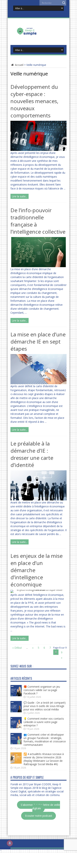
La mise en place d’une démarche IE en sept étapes (38, 341)
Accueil (18, 65)
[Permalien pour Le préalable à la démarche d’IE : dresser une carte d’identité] (38, 499)
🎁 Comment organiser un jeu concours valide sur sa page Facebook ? (42, 690)
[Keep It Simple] (38, 34)
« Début (17, 647)
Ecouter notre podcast (38, 816)
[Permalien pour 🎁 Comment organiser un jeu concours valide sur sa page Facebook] (16, 695)
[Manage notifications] (10, 843)
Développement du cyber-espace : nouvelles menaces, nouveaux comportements (34, 101)
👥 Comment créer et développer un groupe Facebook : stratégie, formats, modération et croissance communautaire (45, 740)
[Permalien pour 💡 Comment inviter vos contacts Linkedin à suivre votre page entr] (16, 727)
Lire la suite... (19, 196)
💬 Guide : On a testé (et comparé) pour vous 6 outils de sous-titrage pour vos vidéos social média (45, 706)
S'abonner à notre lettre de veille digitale (40, 806)
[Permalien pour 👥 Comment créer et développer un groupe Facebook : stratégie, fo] (16, 743)
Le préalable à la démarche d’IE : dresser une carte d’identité (31, 454)
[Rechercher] (64, 3)
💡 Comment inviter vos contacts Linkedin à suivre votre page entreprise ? (44, 722)
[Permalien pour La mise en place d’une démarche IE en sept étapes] (38, 383)
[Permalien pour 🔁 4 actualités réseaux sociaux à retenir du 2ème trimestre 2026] (16, 762)
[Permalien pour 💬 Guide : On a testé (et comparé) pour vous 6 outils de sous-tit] (16, 711)
